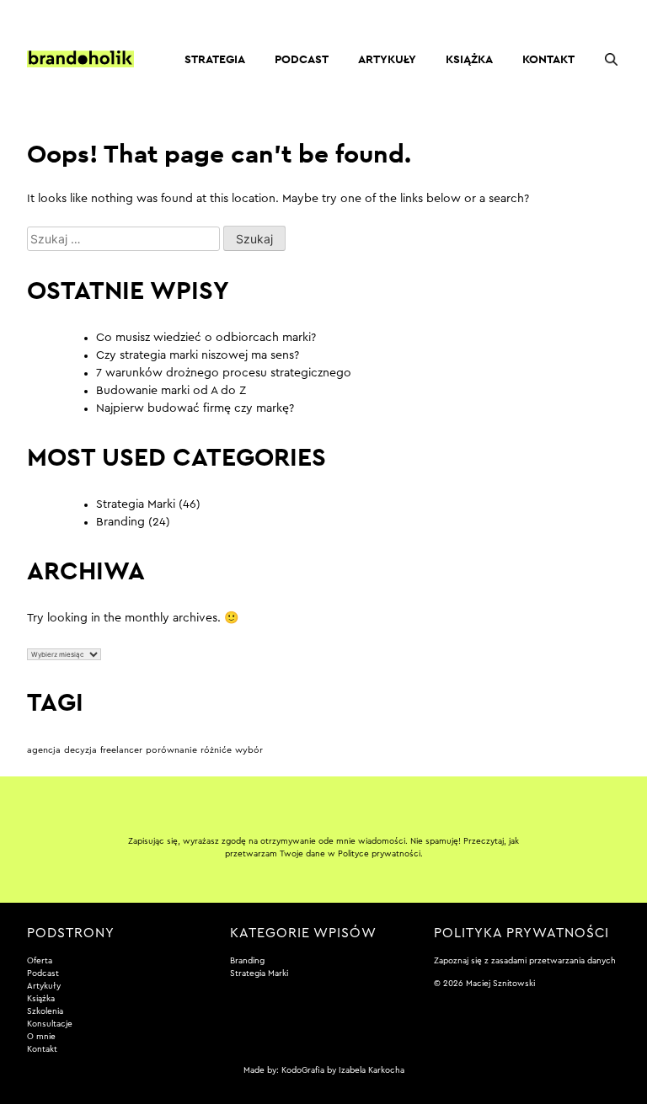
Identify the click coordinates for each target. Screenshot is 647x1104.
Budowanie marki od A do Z (171, 391)
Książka (469, 59)
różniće (216, 750)
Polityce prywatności (379, 854)
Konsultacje (49, 1024)
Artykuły (387, 59)
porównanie (171, 750)
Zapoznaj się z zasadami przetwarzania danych (525, 961)
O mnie (41, 1036)
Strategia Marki (135, 504)
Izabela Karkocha (371, 1070)
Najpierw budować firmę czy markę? (195, 408)
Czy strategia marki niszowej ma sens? (197, 355)
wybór (249, 750)
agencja (44, 750)
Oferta (39, 961)
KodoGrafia (302, 1070)
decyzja (80, 750)
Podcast (302, 59)
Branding (120, 522)
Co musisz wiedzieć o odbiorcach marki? (206, 338)
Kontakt (548, 59)
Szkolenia (45, 1011)
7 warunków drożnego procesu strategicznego (223, 373)
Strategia (214, 59)
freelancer (121, 750)
